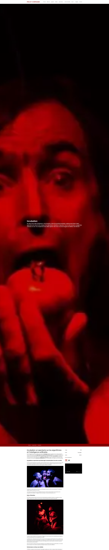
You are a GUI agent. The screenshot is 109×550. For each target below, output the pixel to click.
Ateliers (56, 1)
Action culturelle (67, 1)
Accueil (44, 1)
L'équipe (76, 1)
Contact (80, 1)
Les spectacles (34, 445)
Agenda (52, 1)
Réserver (48, 1)
